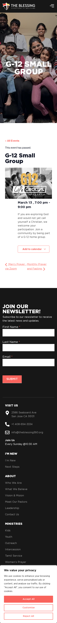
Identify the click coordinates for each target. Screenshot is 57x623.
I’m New (10, 460)
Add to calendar (32, 249)
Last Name (11, 342)
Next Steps (12, 467)
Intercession (13, 549)
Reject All (28, 616)
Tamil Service (13, 556)
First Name (11, 327)
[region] (28, 594)
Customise (28, 608)
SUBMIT (12, 379)
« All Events (12, 140)
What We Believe (16, 489)
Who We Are (13, 483)
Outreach (11, 543)
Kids (7, 530)
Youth (8, 537)
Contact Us (12, 514)
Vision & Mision (14, 495)
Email (8, 357)
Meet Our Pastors (16, 502)
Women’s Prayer (15, 562)
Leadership (12, 508)
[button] (51, 5)
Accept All (29, 599)
